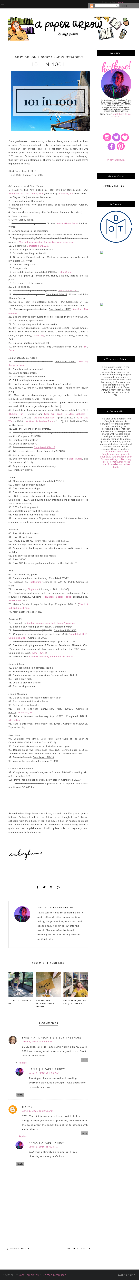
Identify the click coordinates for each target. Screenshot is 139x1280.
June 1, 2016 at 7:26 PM (44, 1146)
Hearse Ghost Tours (67, 223)
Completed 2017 (17, 638)
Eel (85, 346)
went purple (75, 458)
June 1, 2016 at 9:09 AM (44, 1073)
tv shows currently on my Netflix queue (50, 656)
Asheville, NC (16, 193)
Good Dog (38, 335)
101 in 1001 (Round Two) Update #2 (74, 1002)
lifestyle (46, 57)
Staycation (14, 720)
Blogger (120, 2)
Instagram (35, 582)
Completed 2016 (78, 634)
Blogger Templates (54, 1274)
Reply (84, 1060)
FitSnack (49, 597)
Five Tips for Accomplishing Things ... (45, 1003)
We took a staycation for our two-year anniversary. (47, 242)
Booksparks (15, 600)
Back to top (125, 1275)
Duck (11, 350)
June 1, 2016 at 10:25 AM (37, 1110)
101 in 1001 (22, 57)
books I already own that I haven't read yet (51, 623)
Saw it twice (39, 653)
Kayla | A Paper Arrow (55, 907)
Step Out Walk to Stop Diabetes (64, 414)
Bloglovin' (33, 589)
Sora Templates (28, 1274)
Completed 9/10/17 (68, 290)
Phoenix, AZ (66, 193)
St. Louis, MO (34, 193)
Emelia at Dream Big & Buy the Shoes (52, 1037)
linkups (59, 57)
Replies (22, 1062)
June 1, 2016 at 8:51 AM (37, 1041)
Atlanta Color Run (44, 417)
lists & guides (74, 57)
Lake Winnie (65, 272)
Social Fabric (63, 597)
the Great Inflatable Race (39, 421)
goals (35, 57)
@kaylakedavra (116, 160)
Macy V (27, 1106)
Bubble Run (16, 414)
